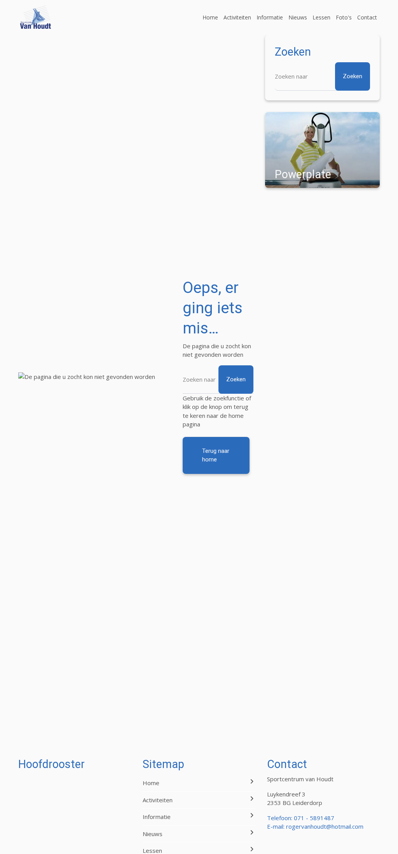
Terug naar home (215, 455)
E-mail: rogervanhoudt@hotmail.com (315, 826)
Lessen (321, 17)
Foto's (344, 17)
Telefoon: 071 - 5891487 (300, 818)
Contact (367, 17)
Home (210, 17)
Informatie (270, 17)
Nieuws (297, 17)
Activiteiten (237, 17)
